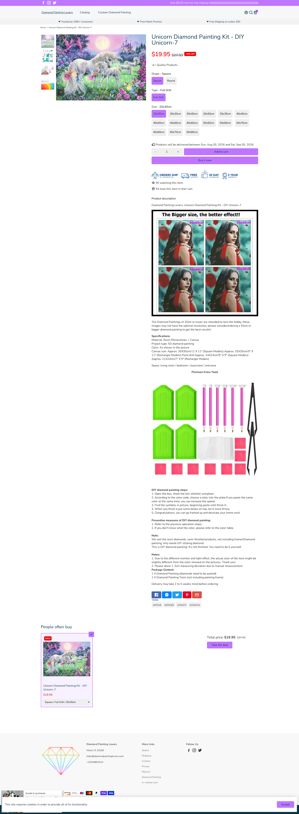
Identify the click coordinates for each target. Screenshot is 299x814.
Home (43, 27)
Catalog (85, 12)
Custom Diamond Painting (114, 12)
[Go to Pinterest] (187, 594)
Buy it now (205, 160)
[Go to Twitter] (54, 3)
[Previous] (60, 92)
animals (169, 605)
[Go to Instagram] (49, 3)
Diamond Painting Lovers (57, 12)
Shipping (146, 755)
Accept (285, 804)
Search (145, 750)
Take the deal (219, 645)
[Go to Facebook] (43, 3)
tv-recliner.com (150, 782)
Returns (146, 771)
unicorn (181, 605)
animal (157, 605)
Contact (146, 761)
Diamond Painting (151, 777)
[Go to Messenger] (167, 594)
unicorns (194, 605)
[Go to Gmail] (197, 594)
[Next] (141, 92)
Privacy (146, 766)
